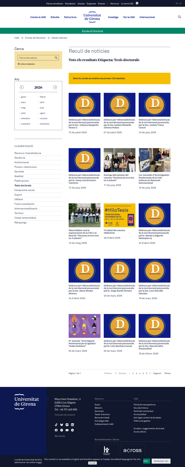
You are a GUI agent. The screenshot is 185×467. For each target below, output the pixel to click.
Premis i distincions (25, 167)
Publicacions (21, 181)
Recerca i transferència (27, 153)
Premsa (101, 3)
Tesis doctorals (22, 185)
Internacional (147, 17)
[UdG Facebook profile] (56, 430)
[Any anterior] (21, 87)
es (177, 3)
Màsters (98, 408)
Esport (18, 195)
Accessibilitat (140, 414)
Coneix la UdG (38, 17)
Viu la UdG (129, 17)
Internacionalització (25, 208)
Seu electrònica (141, 408)
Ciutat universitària (25, 218)
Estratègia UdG (102, 421)
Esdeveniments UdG (104, 424)
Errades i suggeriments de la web (149, 429)
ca (180, 3)
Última (167, 373)
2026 (38, 87)
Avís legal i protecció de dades (147, 418)
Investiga (113, 17)
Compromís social (24, 190)
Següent (157, 373)
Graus (97, 405)
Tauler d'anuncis (102, 414)
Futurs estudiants (54, 3)
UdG (16, 38)
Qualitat (18, 176)
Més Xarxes (60, 436)
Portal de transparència (144, 405)
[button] (56, 57)
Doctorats (99, 411)
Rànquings (20, 222)
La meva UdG (127, 3)
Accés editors (140, 432)
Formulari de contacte (65, 415)
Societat (19, 171)
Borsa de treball (102, 418)
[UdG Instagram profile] (67, 424)
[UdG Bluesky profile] (61, 424)
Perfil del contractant (143, 411)
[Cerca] (179, 17)
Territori (18, 213)
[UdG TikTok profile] (56, 424)
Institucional (21, 162)
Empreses (91, 3)
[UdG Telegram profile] (72, 430)
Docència (19, 158)
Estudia (55, 17)
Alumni (81, 3)
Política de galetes (142, 421)
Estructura (70, 17)
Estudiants (70, 3)
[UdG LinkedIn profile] (72, 424)
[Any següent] (55, 87)
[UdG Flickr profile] (61, 430)
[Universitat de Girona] (26, 402)
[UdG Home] (92, 17)
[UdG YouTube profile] (67, 430)
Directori (114, 3)
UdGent (18, 199)
